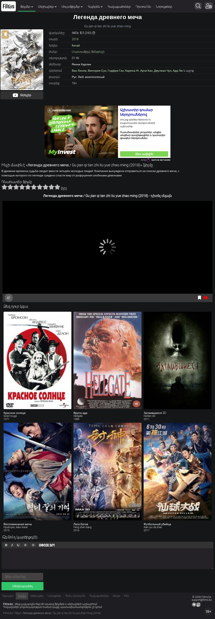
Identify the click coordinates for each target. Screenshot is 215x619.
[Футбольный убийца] (177, 471)
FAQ (126, 595)
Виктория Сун (97, 70)
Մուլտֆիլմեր (71, 7)
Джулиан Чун (163, 70)
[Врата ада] (107, 360)
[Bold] (6, 545)
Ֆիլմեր (25, 7)
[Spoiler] (47, 545)
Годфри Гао (116, 70)
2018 (75, 39)
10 (57, 187)
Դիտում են (143, 7)
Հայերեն (94, 7)
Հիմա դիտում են (75, 595)
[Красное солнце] (37, 360)
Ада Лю (178, 70)
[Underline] (18, 545)
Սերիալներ (46, 7)
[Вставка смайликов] (33, 545)
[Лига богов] (107, 471)
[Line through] (25, 545)
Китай (76, 45)
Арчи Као (146, 70)
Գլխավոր (8, 595)
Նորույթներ (164, 7)
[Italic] (12, 545)
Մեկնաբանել (22, 586)
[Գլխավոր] (8, 6)
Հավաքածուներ (119, 7)
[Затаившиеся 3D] (177, 360)
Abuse (116, 595)
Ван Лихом (79, 70)
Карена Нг (132, 70)
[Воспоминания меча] (37, 471)
